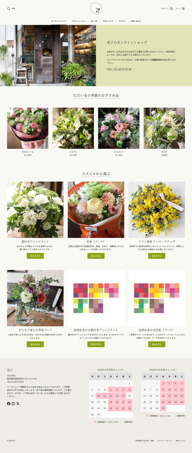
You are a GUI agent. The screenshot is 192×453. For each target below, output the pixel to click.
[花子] (96, 8)
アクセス (122, 21)
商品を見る (35, 255)
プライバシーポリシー (165, 440)
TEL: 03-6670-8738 (119, 69)
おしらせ (94, 21)
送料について (180, 440)
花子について (108, 21)
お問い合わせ (136, 21)
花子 (13, 440)
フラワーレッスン (78, 21)
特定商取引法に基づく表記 (144, 440)
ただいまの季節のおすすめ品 (96, 95)
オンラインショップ (58, 21)
